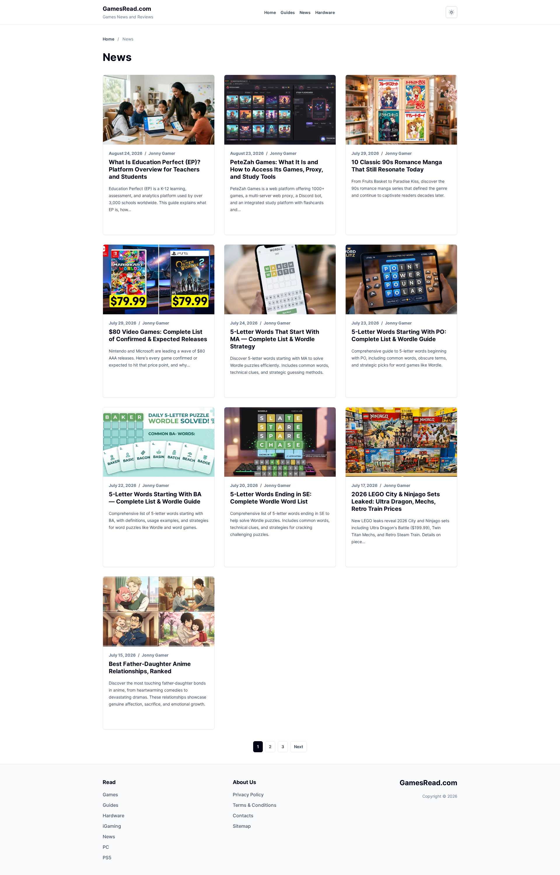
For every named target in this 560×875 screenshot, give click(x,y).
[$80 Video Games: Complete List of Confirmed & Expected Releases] (158, 279)
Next (298, 746)
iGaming (112, 826)
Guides (288, 12)
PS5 (107, 857)
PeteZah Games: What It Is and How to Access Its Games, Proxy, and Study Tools (276, 169)
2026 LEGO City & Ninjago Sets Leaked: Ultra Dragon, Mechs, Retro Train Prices (395, 501)
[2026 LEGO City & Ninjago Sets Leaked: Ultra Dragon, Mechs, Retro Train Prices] (401, 442)
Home (270, 12)
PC (106, 847)
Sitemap (242, 826)
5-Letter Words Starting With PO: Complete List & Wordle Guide (398, 335)
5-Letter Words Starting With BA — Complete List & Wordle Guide (155, 498)
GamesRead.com (127, 8)
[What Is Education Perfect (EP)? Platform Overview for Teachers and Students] (158, 110)
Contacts (243, 815)
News (305, 12)
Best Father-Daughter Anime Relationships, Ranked (150, 667)
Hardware (325, 12)
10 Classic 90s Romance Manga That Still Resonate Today (396, 166)
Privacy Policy (248, 794)
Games (110, 794)
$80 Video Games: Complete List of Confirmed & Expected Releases (158, 335)
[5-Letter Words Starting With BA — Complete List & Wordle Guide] (158, 442)
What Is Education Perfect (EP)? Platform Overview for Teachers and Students (154, 169)
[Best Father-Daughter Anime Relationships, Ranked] (158, 611)
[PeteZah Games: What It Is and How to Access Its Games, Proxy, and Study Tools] (280, 110)
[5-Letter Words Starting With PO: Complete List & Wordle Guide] (401, 279)
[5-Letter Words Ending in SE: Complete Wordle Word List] (280, 442)
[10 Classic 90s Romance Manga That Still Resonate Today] (401, 110)
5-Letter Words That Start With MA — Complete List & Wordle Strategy (274, 339)
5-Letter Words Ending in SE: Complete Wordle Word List (271, 498)
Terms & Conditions (254, 805)
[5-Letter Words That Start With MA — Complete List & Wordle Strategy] (280, 279)
